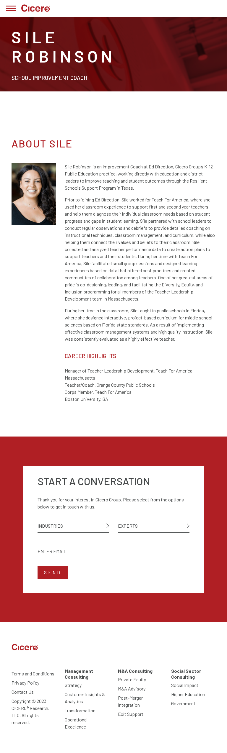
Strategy (73, 685)
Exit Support (130, 714)
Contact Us (23, 692)
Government (183, 703)
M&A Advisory (131, 688)
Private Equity (132, 679)
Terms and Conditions (33, 673)
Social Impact (184, 685)
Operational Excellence (76, 723)
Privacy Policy (25, 682)
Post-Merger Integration (130, 701)
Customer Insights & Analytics (85, 697)
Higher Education (188, 694)
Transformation (80, 710)
